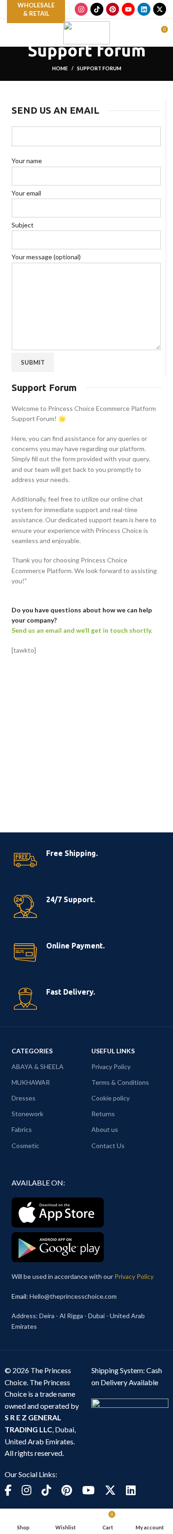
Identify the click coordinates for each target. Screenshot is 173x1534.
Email (19, 1296)
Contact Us (108, 1145)
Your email (26, 193)
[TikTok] (96, 9)
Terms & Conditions (120, 1082)
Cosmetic (25, 1145)
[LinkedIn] (143, 9)
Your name (27, 161)
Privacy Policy (111, 1066)
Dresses (24, 1098)
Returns (103, 1114)
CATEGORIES (32, 1051)
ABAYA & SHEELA (38, 1066)
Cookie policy (110, 1098)
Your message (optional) (46, 257)
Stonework (27, 1114)
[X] (159, 9)
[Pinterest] (112, 9)
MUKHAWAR (31, 1082)
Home (60, 68)
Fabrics (22, 1129)
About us (104, 1129)
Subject (23, 225)
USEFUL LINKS (113, 1051)
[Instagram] (81, 9)
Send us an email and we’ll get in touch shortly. (82, 630)
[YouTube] (128, 9)
